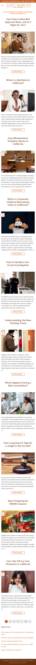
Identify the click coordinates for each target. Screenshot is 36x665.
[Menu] (2, 5)
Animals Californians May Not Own (11, 641)
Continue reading (18, 71)
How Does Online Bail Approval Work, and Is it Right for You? (18, 22)
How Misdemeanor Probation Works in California (18, 141)
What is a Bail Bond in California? (11, 650)
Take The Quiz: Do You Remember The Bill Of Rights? (17, 638)
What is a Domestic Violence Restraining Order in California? (18, 202)
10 (25, 621)
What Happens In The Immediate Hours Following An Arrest (17, 633)
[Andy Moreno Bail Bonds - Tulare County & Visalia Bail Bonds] (18, 5)
